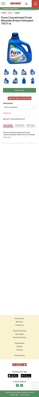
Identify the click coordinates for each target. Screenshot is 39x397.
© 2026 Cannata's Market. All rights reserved (19, 392)
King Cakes (19, 334)
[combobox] (19, 107)
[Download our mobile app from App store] (13, 375)
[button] (6, 72)
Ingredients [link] (19, 125)
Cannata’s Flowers (19, 337)
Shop (10, 13)
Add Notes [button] (7, 113)
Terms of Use (25, 395)
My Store (19, 322)
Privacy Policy (19, 355)
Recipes (19, 346)
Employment (19, 343)
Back (4, 13)
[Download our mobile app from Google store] (26, 375)
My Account (19, 318)
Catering (19, 350)
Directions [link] (31, 125)
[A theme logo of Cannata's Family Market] (15, 3)
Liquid (17, 13)
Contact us (19, 325)
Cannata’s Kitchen (19, 331)
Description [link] (8, 125)
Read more (7, 137)
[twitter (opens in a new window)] (21, 386)
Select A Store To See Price (19, 98)
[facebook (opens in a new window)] (17, 386)
